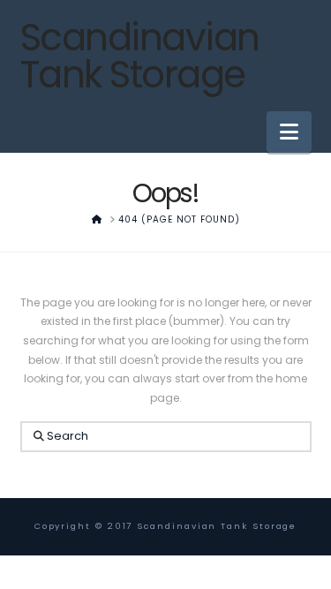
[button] (289, 132)
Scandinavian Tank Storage (140, 56)
